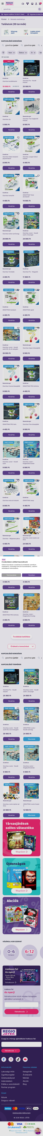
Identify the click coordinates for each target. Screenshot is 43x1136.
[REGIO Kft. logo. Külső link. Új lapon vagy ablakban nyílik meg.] (4, 560)
